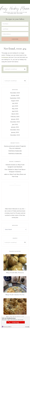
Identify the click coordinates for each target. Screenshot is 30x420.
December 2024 (15, 122)
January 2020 (15, 132)
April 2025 (15, 111)
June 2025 (15, 106)
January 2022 (15, 127)
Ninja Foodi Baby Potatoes (15, 273)
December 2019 (15, 135)
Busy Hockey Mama (15, 9)
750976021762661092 (15, 151)
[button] (15, 2)
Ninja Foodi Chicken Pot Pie (15, 295)
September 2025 (15, 98)
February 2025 (15, 116)
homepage (5, 57)
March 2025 (15, 114)
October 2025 (15, 95)
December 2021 (15, 129)
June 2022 (15, 124)
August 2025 (15, 100)
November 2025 (15, 93)
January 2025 (15, 119)
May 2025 (15, 108)
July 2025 (15, 103)
